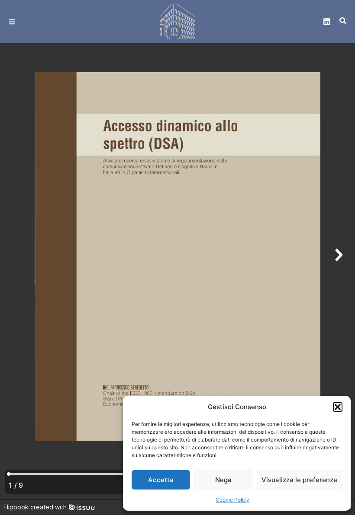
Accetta (161, 480)
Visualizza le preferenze (299, 480)
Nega (223, 480)
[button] (337, 407)
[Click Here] (11, 21)
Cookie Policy (232, 499)
